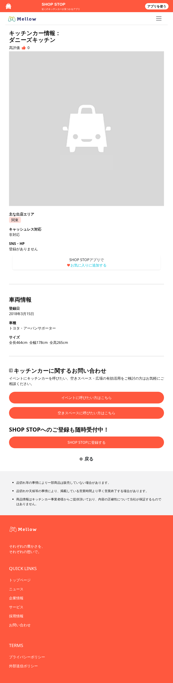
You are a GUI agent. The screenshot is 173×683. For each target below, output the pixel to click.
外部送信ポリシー (23, 665)
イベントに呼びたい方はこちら (86, 397)
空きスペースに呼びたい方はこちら (86, 412)
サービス (16, 607)
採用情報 (16, 616)
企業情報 (16, 598)
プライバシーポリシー (27, 656)
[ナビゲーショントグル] (159, 18)
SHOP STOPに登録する (87, 442)
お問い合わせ (20, 625)
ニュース (16, 589)
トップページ (20, 580)
